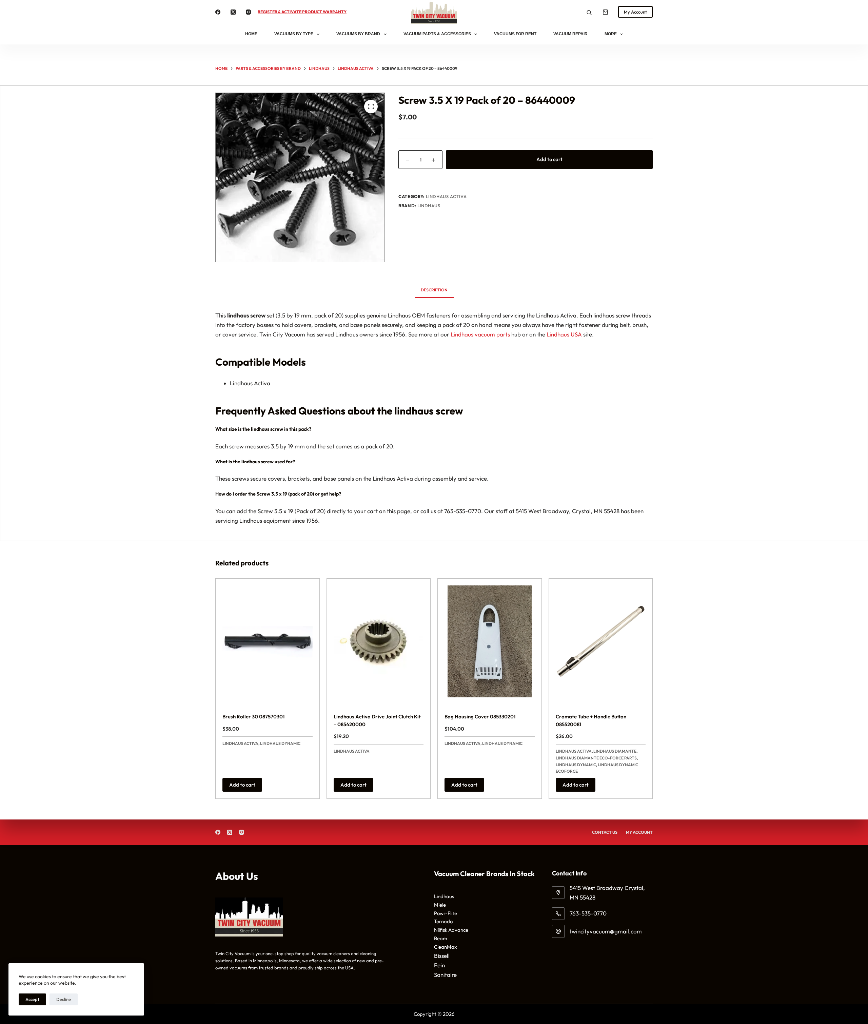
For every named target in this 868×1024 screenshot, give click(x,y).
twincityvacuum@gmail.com (606, 931)
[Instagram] (248, 12)
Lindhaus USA (564, 334)
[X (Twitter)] (233, 12)
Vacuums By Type (293, 34)
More (611, 34)
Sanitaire (445, 974)
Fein (439, 965)
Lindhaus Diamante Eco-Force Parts (596, 757)
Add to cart (549, 159)
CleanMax (445, 947)
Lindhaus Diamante (614, 751)
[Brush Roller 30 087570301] (267, 641)
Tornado (443, 921)
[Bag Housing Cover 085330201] (490, 641)
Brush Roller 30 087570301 (253, 716)
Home (251, 34)
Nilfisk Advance (451, 930)
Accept (32, 999)
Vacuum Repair (570, 34)
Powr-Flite (445, 913)
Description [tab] (434, 289)
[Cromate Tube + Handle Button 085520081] (601, 641)
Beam (440, 938)
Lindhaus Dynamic (280, 743)
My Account (635, 12)
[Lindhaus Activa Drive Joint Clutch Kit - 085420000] (379, 641)
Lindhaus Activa (446, 196)
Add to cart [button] (242, 784)
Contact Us (604, 832)
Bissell (442, 955)
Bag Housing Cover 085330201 (480, 716)
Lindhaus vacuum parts (480, 334)
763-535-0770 (588, 913)
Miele (440, 905)
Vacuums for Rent (515, 34)
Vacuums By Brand (358, 34)
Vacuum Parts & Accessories (437, 34)
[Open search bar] (589, 12)
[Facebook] (217, 12)
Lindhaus (428, 205)
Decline (63, 999)
